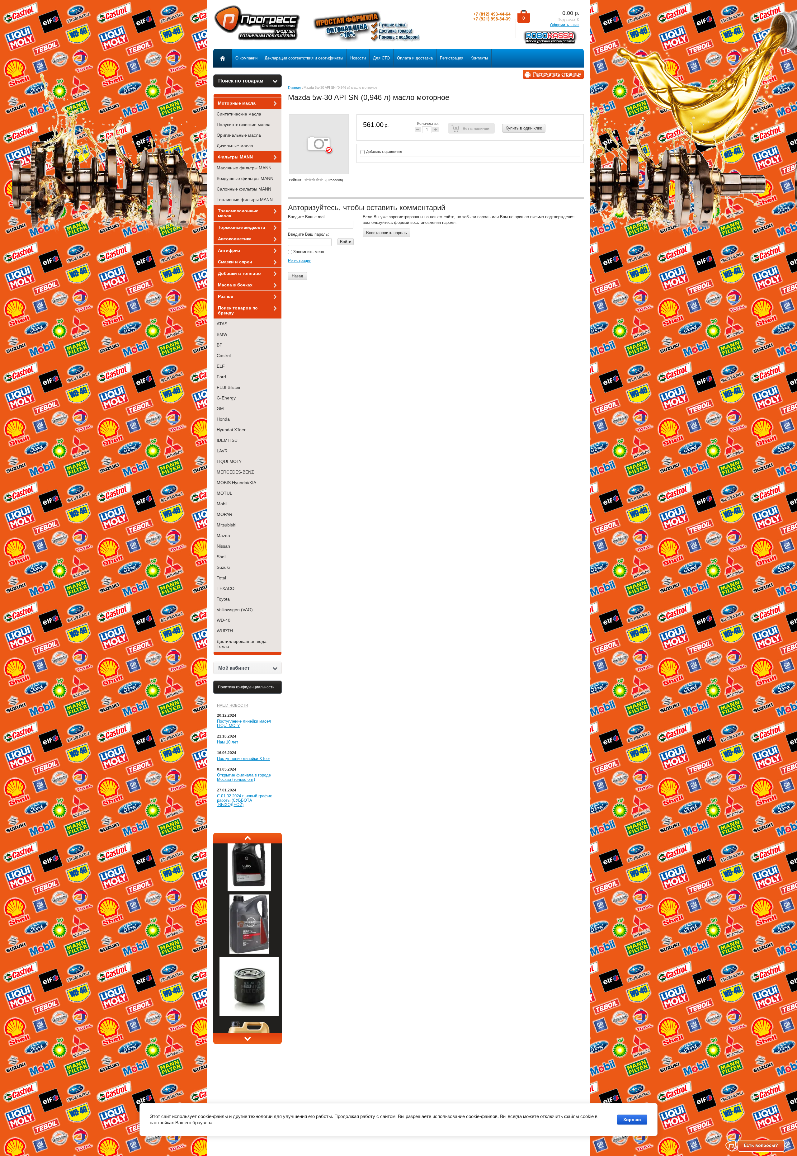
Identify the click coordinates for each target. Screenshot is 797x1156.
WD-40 (223, 620)
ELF (221, 366)
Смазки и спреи (235, 261)
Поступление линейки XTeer (243, 758)
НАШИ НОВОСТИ (232, 705)
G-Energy (226, 397)
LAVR (222, 450)
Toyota (223, 599)
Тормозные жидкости (241, 227)
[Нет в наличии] (471, 128)
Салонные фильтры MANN (244, 188)
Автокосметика (235, 238)
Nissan (223, 546)
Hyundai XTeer (231, 429)
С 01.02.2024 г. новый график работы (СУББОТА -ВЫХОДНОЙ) (244, 800)
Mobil (222, 503)
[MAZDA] (249, 929)
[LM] (249, 867)
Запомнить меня (308, 251)
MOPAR (224, 514)
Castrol (224, 355)
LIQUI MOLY (229, 461)
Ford (221, 376)
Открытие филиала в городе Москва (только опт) (244, 777)
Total (221, 577)
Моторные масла (237, 103)
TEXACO (225, 588)
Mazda (223, 535)
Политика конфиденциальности (246, 687)
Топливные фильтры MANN (245, 199)
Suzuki (223, 567)
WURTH (225, 630)
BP (219, 344)
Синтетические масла (239, 113)
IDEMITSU (227, 440)
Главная (294, 87)
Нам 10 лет (227, 742)
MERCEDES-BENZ (235, 471)
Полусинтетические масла (244, 124)
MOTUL (224, 493)
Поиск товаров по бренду (238, 310)
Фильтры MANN (235, 156)
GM (220, 408)
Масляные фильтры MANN (244, 167)
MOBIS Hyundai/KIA (236, 482)
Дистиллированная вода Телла (241, 644)
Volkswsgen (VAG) (235, 609)
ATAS (222, 323)
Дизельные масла (235, 145)
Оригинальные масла (239, 135)
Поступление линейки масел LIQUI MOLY (244, 723)
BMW (222, 334)
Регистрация (299, 260)
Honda (223, 419)
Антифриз (229, 250)
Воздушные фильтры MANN (245, 178)
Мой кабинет (234, 668)
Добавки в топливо (239, 273)
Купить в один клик (524, 128)
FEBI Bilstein (229, 387)
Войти (345, 241)
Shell (221, 556)
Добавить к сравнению (383, 151)
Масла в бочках (235, 284)
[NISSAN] (249, 992)
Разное (225, 296)
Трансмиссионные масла (238, 213)
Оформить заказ (564, 25)
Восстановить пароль (386, 232)
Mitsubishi (226, 524)
